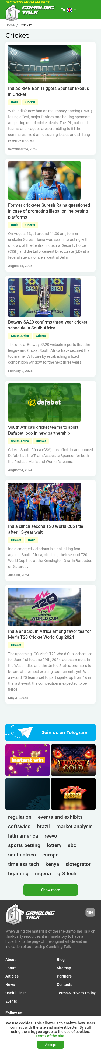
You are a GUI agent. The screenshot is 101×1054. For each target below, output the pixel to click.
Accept (50, 1045)
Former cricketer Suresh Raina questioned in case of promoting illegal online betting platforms (49, 211)
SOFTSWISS (19, 826)
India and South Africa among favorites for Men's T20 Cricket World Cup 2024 (49, 634)
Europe (50, 855)
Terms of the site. (50, 1036)
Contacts (64, 984)
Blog (61, 959)
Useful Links (15, 993)
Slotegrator (78, 864)
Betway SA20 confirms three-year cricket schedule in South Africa (47, 325)
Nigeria (43, 873)
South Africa (20, 336)
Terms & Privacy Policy (76, 993)
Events (11, 1001)
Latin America (23, 836)
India (14, 102)
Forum (10, 968)
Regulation (20, 817)
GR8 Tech (66, 873)
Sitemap (64, 968)
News (10, 984)
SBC (72, 845)
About (10, 959)
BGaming (18, 873)
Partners (64, 976)
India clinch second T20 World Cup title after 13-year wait (45, 529)
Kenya (52, 864)
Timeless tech (23, 864)
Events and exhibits (60, 817)
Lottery (54, 845)
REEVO (50, 836)
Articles (12, 976)
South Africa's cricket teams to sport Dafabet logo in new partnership (43, 430)
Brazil (43, 826)
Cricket (30, 102)
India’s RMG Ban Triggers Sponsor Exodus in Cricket (48, 91)
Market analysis (74, 826)
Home (10, 25)
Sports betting (24, 845)
